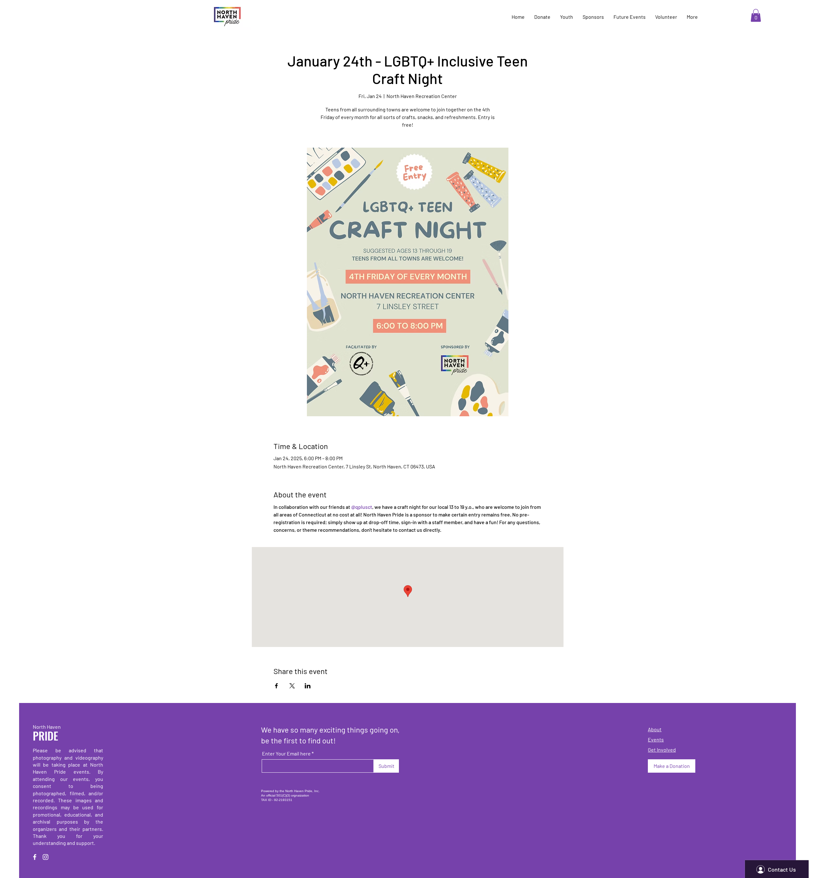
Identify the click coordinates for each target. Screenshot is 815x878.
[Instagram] (45, 857)
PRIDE (45, 735)
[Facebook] (35, 857)
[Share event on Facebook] (276, 685)
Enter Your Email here (286, 753)
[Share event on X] (292, 685)
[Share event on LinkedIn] (308, 685)
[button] (755, 15)
